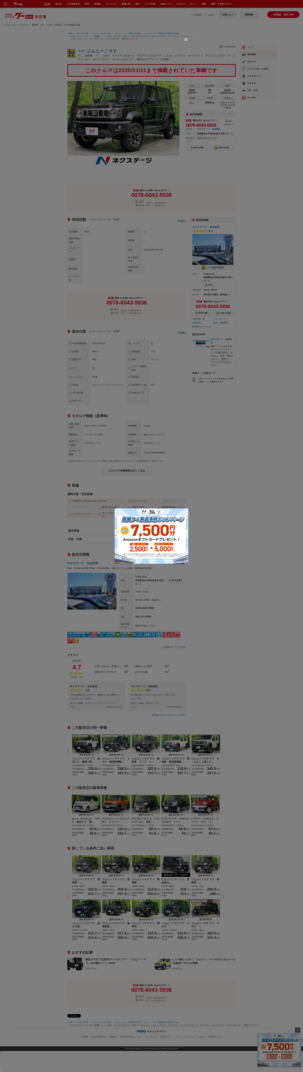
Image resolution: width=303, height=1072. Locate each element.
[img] (185, 39)
